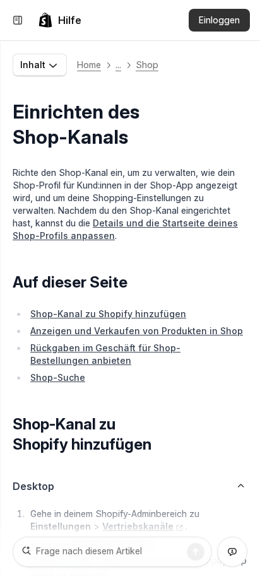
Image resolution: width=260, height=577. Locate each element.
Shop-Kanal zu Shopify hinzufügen (108, 313)
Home (89, 64)
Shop (147, 64)
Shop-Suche (57, 377)
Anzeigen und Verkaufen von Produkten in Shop (136, 330)
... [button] (118, 64)
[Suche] (195, 552)
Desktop (33, 486)
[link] (59, 20)
